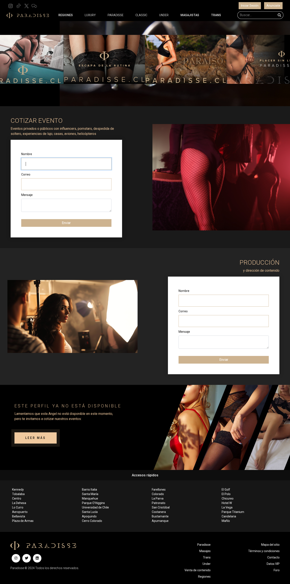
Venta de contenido (197, 570)
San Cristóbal (161, 507)
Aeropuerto (20, 512)
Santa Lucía (90, 512)
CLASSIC (141, 15)
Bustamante (160, 516)
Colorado (158, 494)
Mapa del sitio (270, 544)
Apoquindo (89, 516)
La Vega (227, 507)
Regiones (204, 576)
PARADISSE (116, 15)
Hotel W (227, 503)
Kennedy (18, 489)
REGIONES (65, 15)
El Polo (226, 494)
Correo (25, 174)
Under (207, 563)
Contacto (273, 557)
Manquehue (90, 498)
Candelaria (229, 516)
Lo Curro (17, 507)
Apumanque (160, 521)
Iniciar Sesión (250, 5)
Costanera (159, 512)
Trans (207, 557)
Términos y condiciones (264, 551)
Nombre (26, 154)
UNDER (164, 15)
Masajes (205, 551)
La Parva (157, 498)
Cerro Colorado (92, 521)
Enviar (66, 223)
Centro (16, 498)
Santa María (90, 494)
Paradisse (204, 544)
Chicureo (228, 498)
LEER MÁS (35, 438)
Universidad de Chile (95, 507)
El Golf (226, 489)
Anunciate (273, 5)
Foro (277, 570)
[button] (10, 6)
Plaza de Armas (23, 521)
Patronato (158, 503)
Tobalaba (18, 494)
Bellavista (18, 516)
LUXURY (90, 15)
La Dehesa (19, 503)
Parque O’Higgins (93, 503)
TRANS (216, 15)
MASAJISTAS (189, 15)
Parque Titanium (233, 512)
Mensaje (27, 195)
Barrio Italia (89, 489)
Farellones (159, 489)
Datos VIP (273, 563)
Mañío (226, 521)
